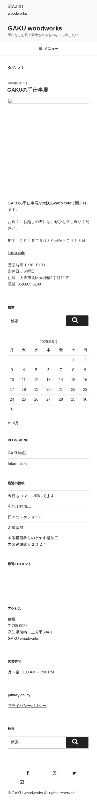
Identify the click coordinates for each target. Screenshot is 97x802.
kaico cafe (62, 203)
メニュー (51, 48)
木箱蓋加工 (17, 527)
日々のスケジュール (25, 517)
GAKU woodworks (35, 28)
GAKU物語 (17, 453)
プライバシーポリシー (27, 705)
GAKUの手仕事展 (27, 90)
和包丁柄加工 (19, 506)
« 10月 (13, 423)
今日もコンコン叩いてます (31, 496)
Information (17, 463)
